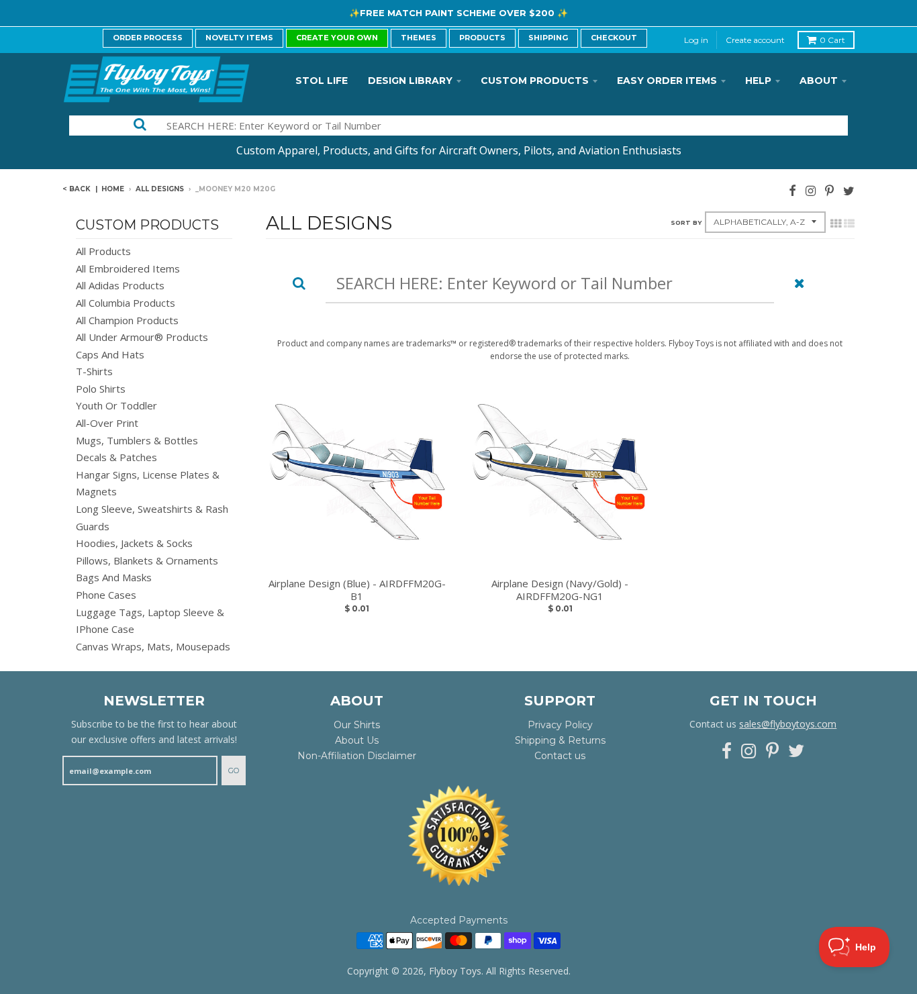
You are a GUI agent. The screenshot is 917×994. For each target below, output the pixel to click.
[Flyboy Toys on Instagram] (811, 190)
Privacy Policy (560, 725)
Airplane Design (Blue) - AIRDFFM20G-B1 (357, 590)
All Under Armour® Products (142, 337)
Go (233, 770)
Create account (755, 40)
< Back (76, 189)
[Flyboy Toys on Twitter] (849, 190)
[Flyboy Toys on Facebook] (792, 190)
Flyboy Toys (455, 970)
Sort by (686, 222)
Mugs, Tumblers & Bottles (137, 440)
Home (112, 189)
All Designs (160, 189)
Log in (696, 40)
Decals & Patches (116, 457)
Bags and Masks (114, 577)
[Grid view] (835, 223)
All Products (103, 251)
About (819, 80)
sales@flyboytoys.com (787, 723)
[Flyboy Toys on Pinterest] (829, 190)
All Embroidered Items (128, 268)
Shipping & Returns (560, 740)
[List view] (849, 223)
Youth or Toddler (116, 405)
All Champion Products (127, 320)
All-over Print (107, 423)
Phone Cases (106, 594)
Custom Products (535, 80)
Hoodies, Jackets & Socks (134, 543)
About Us (357, 740)
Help (758, 80)
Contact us (559, 756)
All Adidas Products (120, 285)
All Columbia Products (125, 302)
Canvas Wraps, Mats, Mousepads (153, 646)
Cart (832, 40)
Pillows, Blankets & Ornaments (147, 560)
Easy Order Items (667, 80)
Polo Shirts (101, 388)
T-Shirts (94, 371)
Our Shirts (357, 725)
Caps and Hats (110, 354)
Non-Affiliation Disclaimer (356, 756)
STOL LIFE (321, 80)
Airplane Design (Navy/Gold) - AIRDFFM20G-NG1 (559, 590)
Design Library (410, 80)
